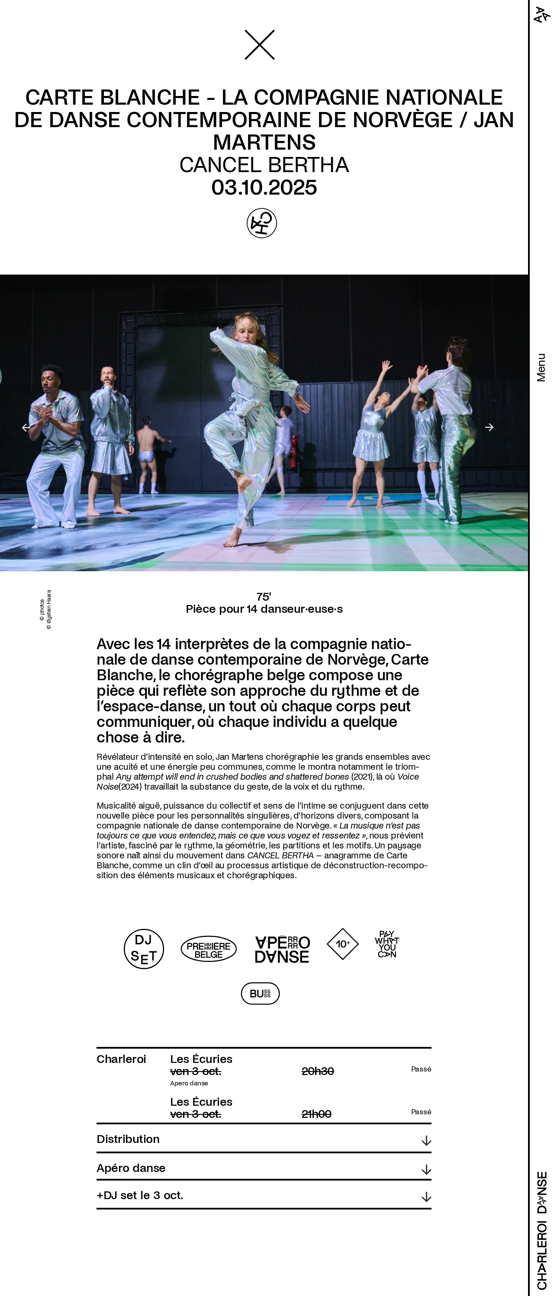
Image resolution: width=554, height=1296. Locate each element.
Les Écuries (201, 1059)
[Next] (489, 427)
